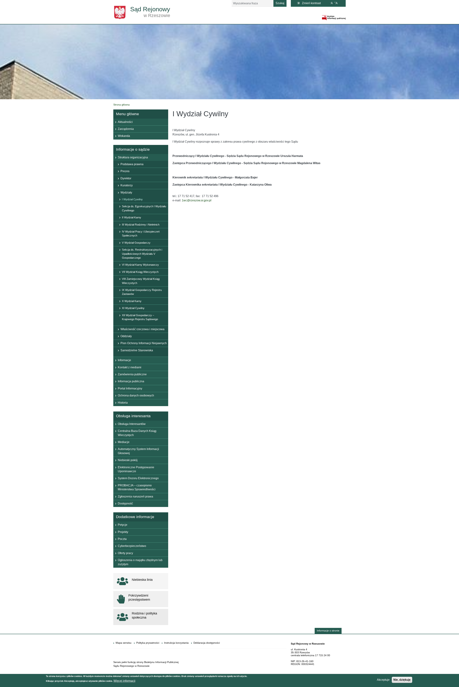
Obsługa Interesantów (132, 423)
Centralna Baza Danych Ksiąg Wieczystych (137, 432)
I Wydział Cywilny (132, 199)
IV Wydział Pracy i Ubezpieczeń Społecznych (141, 233)
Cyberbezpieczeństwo (132, 545)
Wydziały (126, 192)
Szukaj (280, 3)
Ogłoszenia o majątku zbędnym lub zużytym (140, 562)
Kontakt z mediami (129, 367)
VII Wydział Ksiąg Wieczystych (140, 271)
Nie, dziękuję (402, 679)
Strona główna (121, 104)
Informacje (124, 360)
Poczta (122, 538)
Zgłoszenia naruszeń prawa (135, 496)
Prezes (124, 171)
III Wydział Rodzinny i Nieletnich (140, 224)
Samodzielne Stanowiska (136, 350)
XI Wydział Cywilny (133, 308)
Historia (123, 402)
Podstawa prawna (131, 164)
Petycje (122, 524)
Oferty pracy (125, 553)
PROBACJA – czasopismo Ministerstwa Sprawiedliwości (136, 487)
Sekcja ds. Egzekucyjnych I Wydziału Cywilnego (144, 208)
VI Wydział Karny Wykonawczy (140, 264)
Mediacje (123, 442)
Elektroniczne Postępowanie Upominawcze (136, 469)
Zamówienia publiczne (132, 374)
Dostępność (125, 503)
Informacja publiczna (131, 381)
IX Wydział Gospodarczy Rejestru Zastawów (142, 291)
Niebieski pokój (128, 460)
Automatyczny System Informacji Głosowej (138, 450)
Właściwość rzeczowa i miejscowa (142, 329)
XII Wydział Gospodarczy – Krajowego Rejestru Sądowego (140, 317)
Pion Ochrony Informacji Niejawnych (143, 343)
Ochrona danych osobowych (136, 395)
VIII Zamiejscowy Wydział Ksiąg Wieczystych (141, 280)
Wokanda (124, 135)
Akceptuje (383, 679)
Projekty (123, 531)
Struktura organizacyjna (133, 157)
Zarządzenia (126, 128)
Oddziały (126, 336)
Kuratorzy (126, 185)
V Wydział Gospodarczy (136, 242)
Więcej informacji (124, 680)
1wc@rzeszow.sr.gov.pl (196, 200)
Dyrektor (125, 178)
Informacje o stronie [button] (328, 630)
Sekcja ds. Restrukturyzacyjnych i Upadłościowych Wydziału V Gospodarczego (142, 253)
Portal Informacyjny (130, 388)
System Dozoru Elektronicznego (138, 478)
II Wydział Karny (131, 217)
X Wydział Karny (131, 301)
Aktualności (125, 121)
